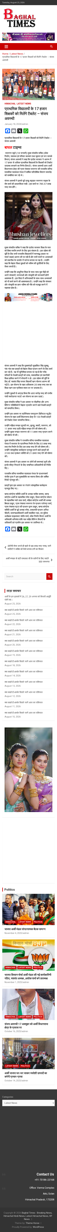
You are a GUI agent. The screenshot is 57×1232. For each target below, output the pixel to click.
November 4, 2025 (13, 933)
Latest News (24, 103)
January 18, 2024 (13, 124)
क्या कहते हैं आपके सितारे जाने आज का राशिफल (24, 610)
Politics (9, 889)
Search (49, 576)
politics (38, 922)
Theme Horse (32, 1223)
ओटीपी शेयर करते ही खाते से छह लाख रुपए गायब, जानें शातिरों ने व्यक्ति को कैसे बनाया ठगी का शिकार (29, 547)
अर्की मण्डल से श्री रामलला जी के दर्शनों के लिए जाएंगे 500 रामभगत (27, 560)
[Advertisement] (28, 332)
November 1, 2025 (13, 982)
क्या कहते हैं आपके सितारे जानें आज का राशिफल (24, 620)
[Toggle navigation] (6, 46)
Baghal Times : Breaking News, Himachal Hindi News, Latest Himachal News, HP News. (28, 1216)
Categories (7, 1097)
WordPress (38, 1227)
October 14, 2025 (13, 1080)
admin (25, 124)
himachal (10, 103)
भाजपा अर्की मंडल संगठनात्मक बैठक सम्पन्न (25, 929)
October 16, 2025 (13, 1031)
